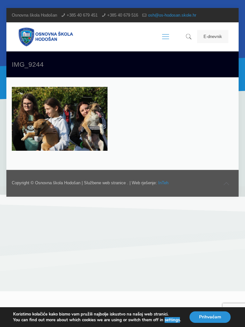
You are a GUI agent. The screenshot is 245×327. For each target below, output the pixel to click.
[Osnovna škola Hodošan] (46, 36)
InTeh (163, 182)
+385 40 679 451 (82, 15)
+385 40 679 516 (122, 15)
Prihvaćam (210, 317)
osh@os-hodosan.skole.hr (172, 15)
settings (172, 320)
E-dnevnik (213, 36)
